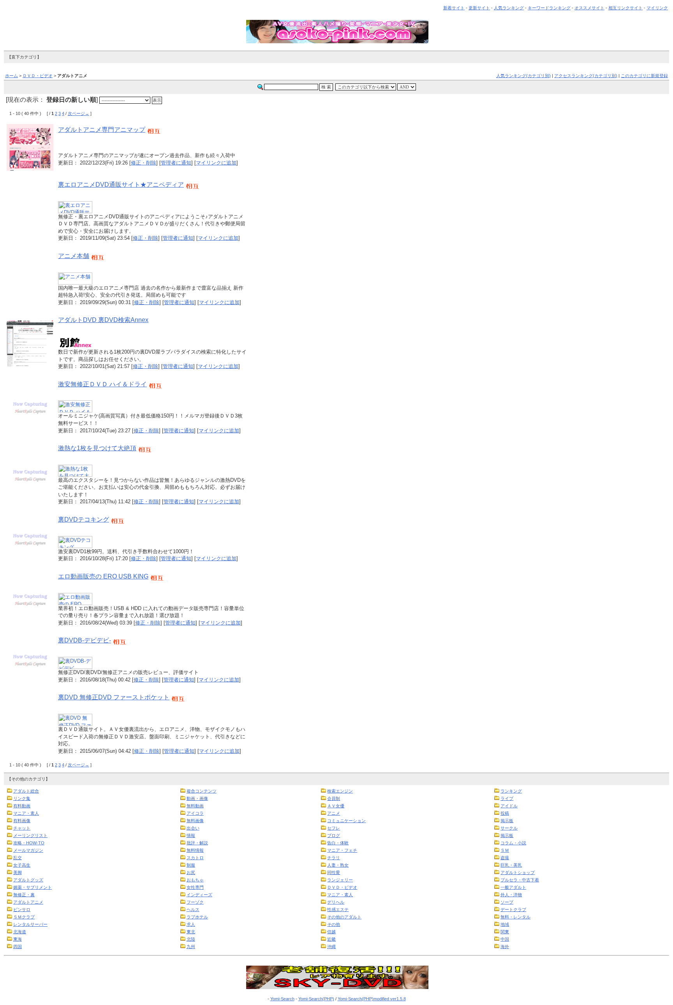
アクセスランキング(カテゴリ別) (585, 75)
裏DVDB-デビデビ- (84, 640)
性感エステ (338, 909)
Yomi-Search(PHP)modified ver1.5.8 (372, 998)
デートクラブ (513, 909)
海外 (504, 946)
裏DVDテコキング (83, 519)
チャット (21, 828)
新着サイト (454, 7)
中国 (504, 939)
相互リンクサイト (625, 7)
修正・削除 (143, 163)
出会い (193, 828)
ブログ (333, 835)
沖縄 (331, 946)
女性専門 (195, 887)
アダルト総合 (26, 791)
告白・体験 (338, 842)
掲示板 (506, 820)
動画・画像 (197, 798)
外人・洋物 (511, 894)
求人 (191, 924)
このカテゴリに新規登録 (644, 75)
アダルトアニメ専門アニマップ (101, 129)
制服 (191, 865)
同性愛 (333, 872)
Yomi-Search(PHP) (316, 998)
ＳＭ (504, 850)
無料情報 (195, 850)
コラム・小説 (513, 842)
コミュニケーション (346, 820)
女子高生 (21, 865)
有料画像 (21, 820)
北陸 (191, 939)
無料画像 (195, 820)
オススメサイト (589, 7)
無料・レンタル (515, 917)
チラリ (333, 857)
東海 (17, 939)
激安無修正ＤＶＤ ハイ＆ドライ (102, 384)
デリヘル (335, 902)
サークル (509, 828)
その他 (333, 924)
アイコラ (195, 813)
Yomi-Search (282, 998)
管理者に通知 (176, 163)
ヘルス (193, 909)
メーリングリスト (30, 835)
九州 (191, 946)
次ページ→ (78, 113)
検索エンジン (340, 791)
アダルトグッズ (28, 880)
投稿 (504, 813)
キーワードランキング (549, 7)
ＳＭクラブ (24, 917)
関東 (504, 931)
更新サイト (479, 7)
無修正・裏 (24, 894)
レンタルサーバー (30, 924)
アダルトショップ (517, 872)
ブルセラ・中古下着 (519, 880)
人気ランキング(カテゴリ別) (523, 75)
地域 (504, 924)
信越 (331, 931)
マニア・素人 (26, 813)
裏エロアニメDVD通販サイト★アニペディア (121, 184)
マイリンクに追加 (216, 163)
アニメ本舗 (73, 256)
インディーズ (199, 894)
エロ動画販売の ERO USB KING (103, 576)
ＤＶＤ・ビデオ (38, 75)
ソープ (506, 902)
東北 (191, 931)
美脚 (17, 872)
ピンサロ (21, 909)
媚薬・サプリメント (32, 887)
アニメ (333, 813)
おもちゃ (195, 880)
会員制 (333, 798)
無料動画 (195, 805)
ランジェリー (340, 880)
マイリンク (657, 7)
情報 (191, 835)
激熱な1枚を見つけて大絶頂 (97, 448)
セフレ (333, 828)
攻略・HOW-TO (28, 842)
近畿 (331, 939)
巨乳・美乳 (511, 865)
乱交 (17, 857)
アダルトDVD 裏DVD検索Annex (103, 320)
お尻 (191, 872)
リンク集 (21, 798)
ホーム (11, 75)
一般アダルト (513, 887)
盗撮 (504, 857)
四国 (17, 946)
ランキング (511, 791)
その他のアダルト (344, 917)
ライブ (506, 798)
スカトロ (195, 857)
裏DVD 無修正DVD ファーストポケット (113, 697)
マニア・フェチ (342, 850)
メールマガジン (28, 850)
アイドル (509, 805)
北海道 (19, 931)
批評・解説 (197, 842)
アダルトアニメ (28, 902)
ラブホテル (197, 917)
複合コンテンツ (202, 791)
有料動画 (21, 805)
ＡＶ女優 (335, 805)
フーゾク (195, 902)
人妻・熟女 (338, 865)
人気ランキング (509, 7)
